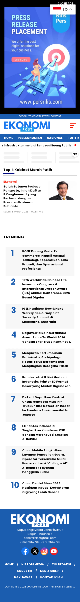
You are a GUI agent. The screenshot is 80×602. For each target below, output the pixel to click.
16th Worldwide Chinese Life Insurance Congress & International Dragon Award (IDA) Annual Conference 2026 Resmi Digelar (46, 289)
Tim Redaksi (61, 564)
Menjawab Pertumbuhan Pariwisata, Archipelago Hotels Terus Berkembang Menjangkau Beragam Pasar (45, 359)
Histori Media (32, 564)
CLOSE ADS (65, 3)
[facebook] (25, 554)
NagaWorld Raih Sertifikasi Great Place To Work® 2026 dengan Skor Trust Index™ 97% (46, 337)
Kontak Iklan (51, 577)
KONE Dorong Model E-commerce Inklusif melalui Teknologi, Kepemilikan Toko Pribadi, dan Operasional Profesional (45, 260)
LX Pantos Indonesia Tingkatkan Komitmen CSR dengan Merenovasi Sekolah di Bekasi (45, 432)
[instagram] (44, 554)
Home (8, 138)
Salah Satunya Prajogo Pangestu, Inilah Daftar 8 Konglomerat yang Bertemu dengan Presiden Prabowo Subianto (22, 196)
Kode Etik (24, 571)
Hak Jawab (23, 577)
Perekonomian (30, 138)
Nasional (55, 138)
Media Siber (49, 571)
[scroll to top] (74, 576)
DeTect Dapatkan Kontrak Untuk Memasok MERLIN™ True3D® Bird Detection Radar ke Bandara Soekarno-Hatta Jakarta (46, 406)
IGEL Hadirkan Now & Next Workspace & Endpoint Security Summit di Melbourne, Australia (42, 315)
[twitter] (35, 554)
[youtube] (54, 554)
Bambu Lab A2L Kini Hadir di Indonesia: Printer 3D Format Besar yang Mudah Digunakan (46, 381)
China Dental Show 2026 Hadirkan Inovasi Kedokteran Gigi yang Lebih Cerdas (45, 487)
